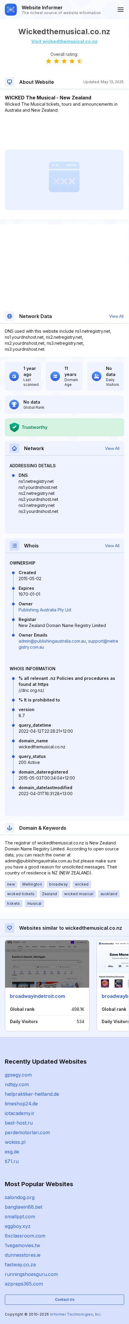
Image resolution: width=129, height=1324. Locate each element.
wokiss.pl (15, 1142)
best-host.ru (19, 1123)
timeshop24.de (21, 1104)
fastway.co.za (20, 1265)
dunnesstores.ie (22, 1255)
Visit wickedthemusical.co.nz (64, 41)
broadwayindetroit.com (37, 996)
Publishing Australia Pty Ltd (45, 609)
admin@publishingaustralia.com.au (52, 641)
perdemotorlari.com (27, 1132)
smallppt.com (20, 1216)
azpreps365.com (24, 1284)
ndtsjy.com (17, 1084)
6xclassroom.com (25, 1236)
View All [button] (116, 316)
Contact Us (64, 1299)
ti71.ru (12, 1161)
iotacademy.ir (19, 1113)
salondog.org (19, 1197)
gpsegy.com (18, 1075)
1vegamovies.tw (22, 1245)
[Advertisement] (64, 132)
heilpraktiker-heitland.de (32, 1094)
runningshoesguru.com (31, 1274)
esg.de (12, 1152)
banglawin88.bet (23, 1207)
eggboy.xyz (18, 1226)
